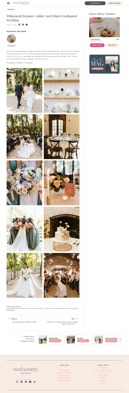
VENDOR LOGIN (103, 380)
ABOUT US (103, 373)
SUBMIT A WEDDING (114, 3)
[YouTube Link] (30, 382)
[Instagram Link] (17, 382)
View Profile (112, 45)
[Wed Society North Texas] (21, 3)
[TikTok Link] (34, 382)
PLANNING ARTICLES (64, 375)
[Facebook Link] (21, 382)
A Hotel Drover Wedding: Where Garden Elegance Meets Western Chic (62, 323)
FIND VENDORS (95, 3)
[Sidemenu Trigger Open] (8, 3)
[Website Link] (26, 375)
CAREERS (103, 383)
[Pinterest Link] (26, 382)
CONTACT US (103, 378)
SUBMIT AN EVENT (64, 378)
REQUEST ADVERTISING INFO (103, 370)
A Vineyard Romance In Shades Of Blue (23, 322)
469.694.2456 (103, 368)
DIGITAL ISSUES (103, 375)
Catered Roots (18, 56)
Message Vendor (97, 45)
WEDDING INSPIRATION (64, 373)
